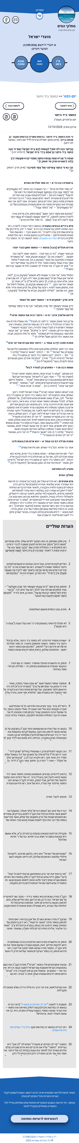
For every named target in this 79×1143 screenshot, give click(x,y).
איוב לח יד (18, 593)
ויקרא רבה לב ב (32, 758)
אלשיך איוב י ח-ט (55, 315)
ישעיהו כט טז (27, 573)
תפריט (40, 10)
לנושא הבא (14, 105)
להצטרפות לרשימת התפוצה (39, 1118)
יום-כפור (69, 96)
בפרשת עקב (37, 1027)
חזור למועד (66, 105)
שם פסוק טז (33, 214)
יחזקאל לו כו (44, 361)
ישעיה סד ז (66, 377)
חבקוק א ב (20, 275)
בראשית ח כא (65, 420)
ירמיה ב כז (50, 386)
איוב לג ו (20, 590)
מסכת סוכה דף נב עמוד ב (58, 343)
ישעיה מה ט (55, 257)
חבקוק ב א (37, 260)
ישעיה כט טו (56, 195)
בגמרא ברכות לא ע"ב (22, 925)
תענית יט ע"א (23, 686)
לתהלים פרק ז (47, 751)
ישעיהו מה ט (19, 567)
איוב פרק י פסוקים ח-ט (60, 300)
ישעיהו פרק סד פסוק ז (53, 161)
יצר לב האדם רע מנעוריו (34, 1004)
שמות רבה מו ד (64, 367)
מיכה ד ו (58, 432)
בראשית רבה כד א (62, 183)
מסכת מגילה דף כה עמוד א (57, 441)
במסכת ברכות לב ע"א (28, 834)
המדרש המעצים (48, 238)
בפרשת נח (50, 1008)
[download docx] (14, 116)
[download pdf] (6, 116)
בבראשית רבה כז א (44, 229)
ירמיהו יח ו (18, 152)
